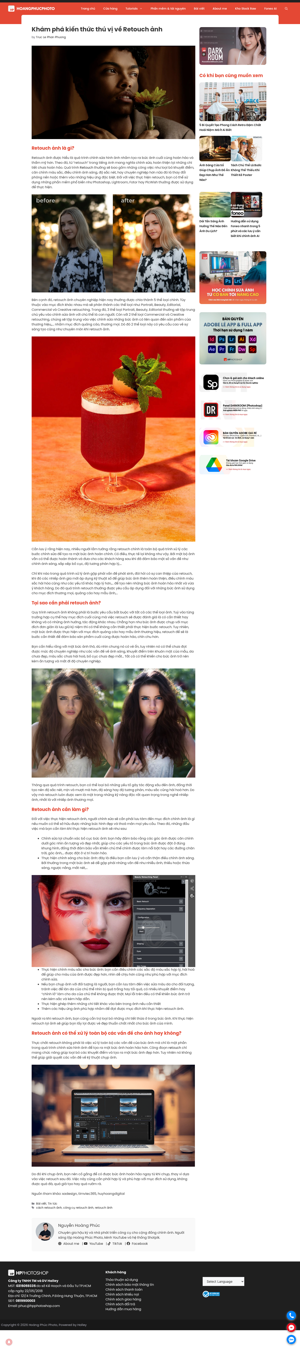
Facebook (139, 1243)
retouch (175, 1047)
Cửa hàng (110, 9)
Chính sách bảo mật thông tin (130, 1284)
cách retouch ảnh (49, 1208)
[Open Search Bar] (286, 8)
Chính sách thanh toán (124, 1289)
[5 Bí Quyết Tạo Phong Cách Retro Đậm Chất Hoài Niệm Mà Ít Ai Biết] (232, 102)
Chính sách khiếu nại (122, 1294)
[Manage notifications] (9, 1342)
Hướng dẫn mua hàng (123, 1309)
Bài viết (199, 9)
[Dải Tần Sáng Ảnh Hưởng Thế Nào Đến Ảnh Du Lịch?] (215, 205)
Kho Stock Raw (245, 9)
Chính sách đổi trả (120, 1304)
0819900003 (25, 1301)
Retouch (86, 167)
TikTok (117, 1243)
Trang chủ (88, 9)
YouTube (96, 1243)
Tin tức (52, 1204)
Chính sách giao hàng (123, 1299)
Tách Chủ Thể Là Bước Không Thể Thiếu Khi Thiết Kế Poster (246, 170)
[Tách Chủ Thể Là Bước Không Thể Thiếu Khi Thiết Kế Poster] (246, 149)
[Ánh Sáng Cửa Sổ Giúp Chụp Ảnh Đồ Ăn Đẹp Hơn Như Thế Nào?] (215, 149)
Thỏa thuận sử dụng (122, 1279)
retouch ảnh (103, 1208)
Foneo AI (270, 9)
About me (220, 9)
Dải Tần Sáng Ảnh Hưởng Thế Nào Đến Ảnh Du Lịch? (213, 226)
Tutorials (132, 9)
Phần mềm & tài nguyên (168, 9)
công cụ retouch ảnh (78, 1208)
